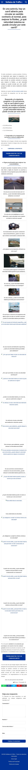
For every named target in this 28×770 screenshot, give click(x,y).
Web (3, 733)
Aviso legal (14, 759)
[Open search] (26, 2)
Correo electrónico (7, 726)
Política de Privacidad (14, 761)
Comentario (5, 703)
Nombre (4, 719)
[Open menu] (2, 2)
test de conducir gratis (17, 91)
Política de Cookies (14, 764)
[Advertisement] (14, 51)
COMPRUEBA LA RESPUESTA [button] (15, 148)
